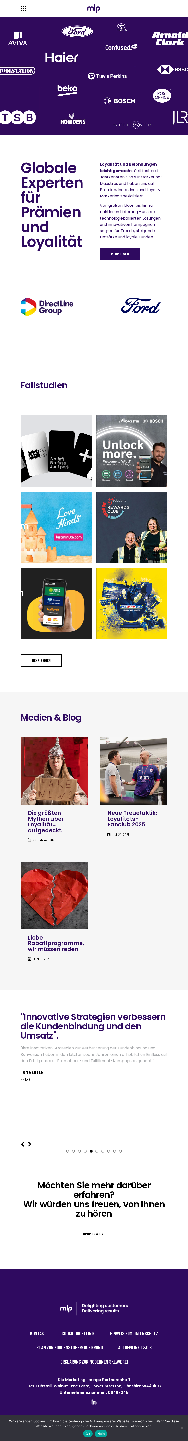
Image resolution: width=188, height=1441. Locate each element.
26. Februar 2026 (44, 840)
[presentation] (22, 1144)
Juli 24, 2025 (121, 834)
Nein (101, 1434)
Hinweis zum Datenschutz (134, 1333)
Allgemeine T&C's (135, 1347)
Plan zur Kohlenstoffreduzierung (69, 1347)
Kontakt (38, 1333)
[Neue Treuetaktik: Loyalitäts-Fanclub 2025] (133, 771)
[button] (67, 1151)
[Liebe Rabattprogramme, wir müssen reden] (54, 895)
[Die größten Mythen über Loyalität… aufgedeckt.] (54, 771)
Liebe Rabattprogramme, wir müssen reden (56, 943)
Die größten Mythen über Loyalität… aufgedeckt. (46, 821)
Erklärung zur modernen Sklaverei (94, 1362)
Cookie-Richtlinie (78, 1333)
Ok (88, 1434)
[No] (181, 1428)
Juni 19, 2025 (42, 959)
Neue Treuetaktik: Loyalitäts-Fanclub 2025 (132, 818)
